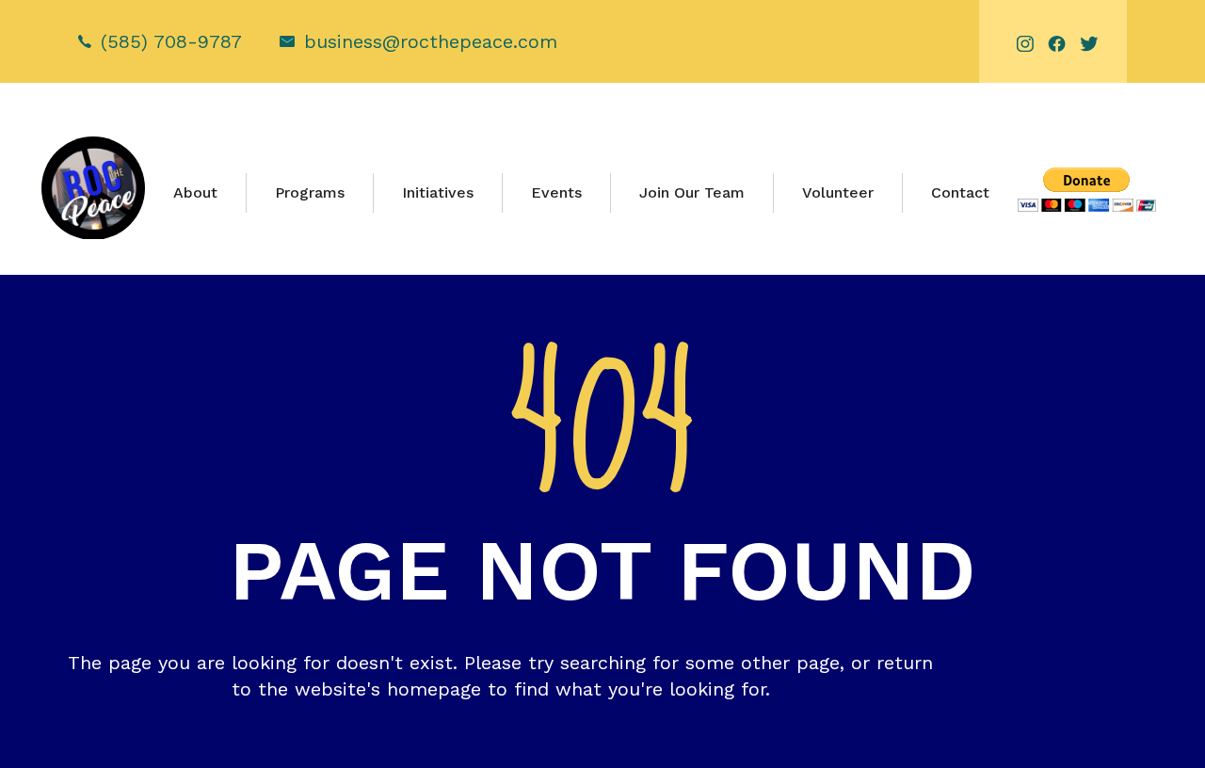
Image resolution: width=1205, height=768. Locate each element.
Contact (960, 192)
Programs (310, 192)
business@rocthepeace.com (430, 41)
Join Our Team (692, 192)
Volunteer (838, 192)
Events (556, 192)
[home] (92, 188)
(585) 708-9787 (171, 41)
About (195, 192)
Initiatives (438, 192)
